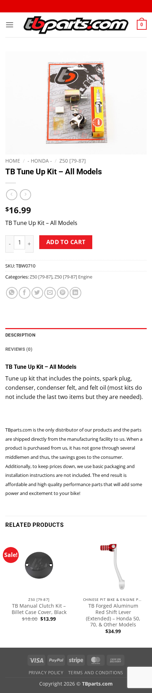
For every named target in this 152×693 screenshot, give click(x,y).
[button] (9, 24)
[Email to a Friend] (50, 293)
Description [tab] (20, 335)
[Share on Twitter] (37, 293)
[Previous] (5, 591)
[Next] (146, 591)
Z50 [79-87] (72, 160)
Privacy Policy (46, 673)
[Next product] (11, 194)
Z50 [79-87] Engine (73, 277)
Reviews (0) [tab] (19, 349)
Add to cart (66, 242)
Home (12, 160)
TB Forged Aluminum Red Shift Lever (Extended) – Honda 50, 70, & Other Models (113, 615)
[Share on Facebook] (24, 293)
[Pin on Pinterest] (63, 293)
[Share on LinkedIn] (75, 293)
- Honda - (40, 160)
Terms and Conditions (95, 673)
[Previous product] (25, 194)
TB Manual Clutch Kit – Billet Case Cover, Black (39, 609)
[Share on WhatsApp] (12, 293)
